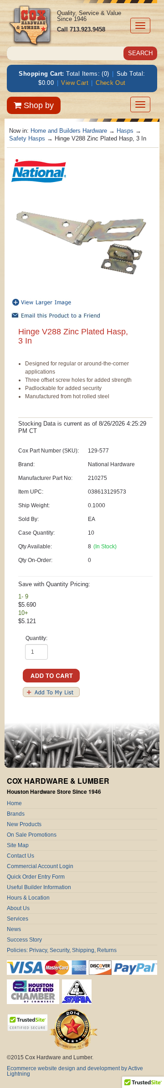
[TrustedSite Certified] (27, 1022)
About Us (18, 908)
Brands (16, 814)
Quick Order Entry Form (36, 877)
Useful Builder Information (39, 887)
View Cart (74, 82)
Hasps (125, 130)
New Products (24, 824)
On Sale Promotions (31, 835)
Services (17, 919)
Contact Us (20, 856)
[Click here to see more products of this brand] (38, 170)
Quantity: (36, 638)
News (14, 929)
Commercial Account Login (40, 866)
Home (14, 803)
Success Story (24, 940)
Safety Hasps (27, 138)
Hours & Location (28, 898)
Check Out (111, 82)
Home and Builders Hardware (69, 130)
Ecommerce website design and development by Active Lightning (75, 1071)
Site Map (18, 845)
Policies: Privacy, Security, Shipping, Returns (62, 950)
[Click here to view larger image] (82, 242)
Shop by (37, 105)
